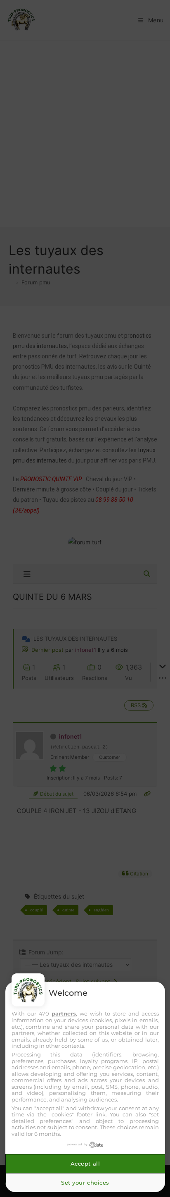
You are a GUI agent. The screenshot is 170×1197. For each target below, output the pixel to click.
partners (64, 1013)
